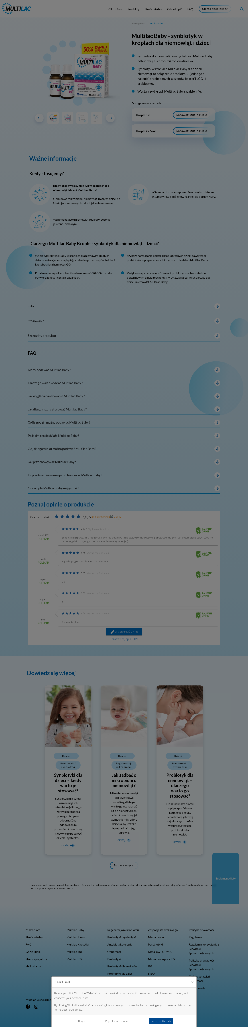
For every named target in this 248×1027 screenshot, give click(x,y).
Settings (79, 1021)
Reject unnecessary (117, 1021)
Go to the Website (161, 1021)
